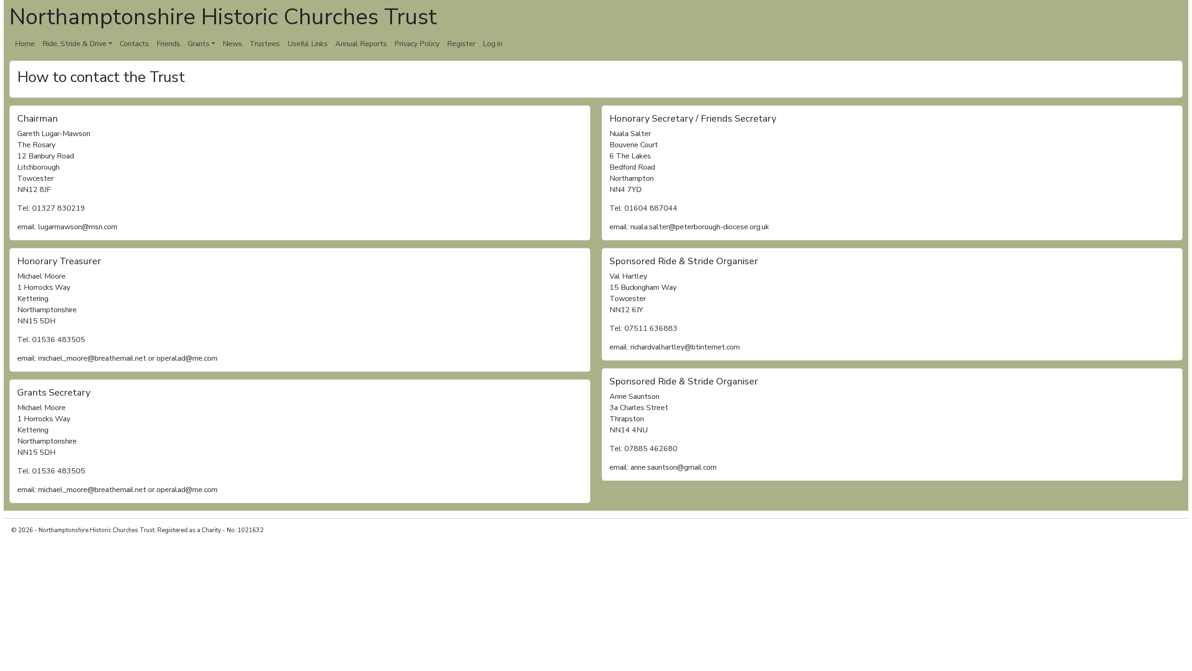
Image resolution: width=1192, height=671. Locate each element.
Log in (492, 44)
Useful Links (307, 44)
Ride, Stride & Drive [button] (74, 44)
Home (25, 44)
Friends (168, 44)
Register (461, 44)
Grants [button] (199, 44)
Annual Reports (361, 44)
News (232, 44)
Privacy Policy (417, 44)
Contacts (134, 44)
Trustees (265, 44)
